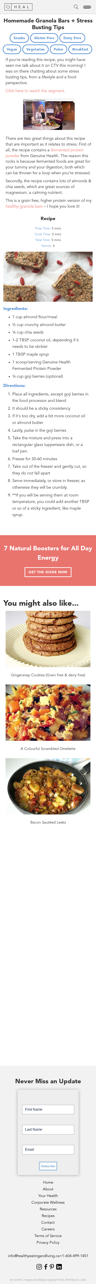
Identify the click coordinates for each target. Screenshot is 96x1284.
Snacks (19, 38)
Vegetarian (35, 49)
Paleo (58, 49)
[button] (87, 7)
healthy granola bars (24, 207)
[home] (18, 6)
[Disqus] (48, 894)
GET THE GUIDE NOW (48, 572)
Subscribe (48, 1166)
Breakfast (80, 49)
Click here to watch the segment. (35, 91)
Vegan (12, 49)
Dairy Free (72, 38)
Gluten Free (44, 38)
